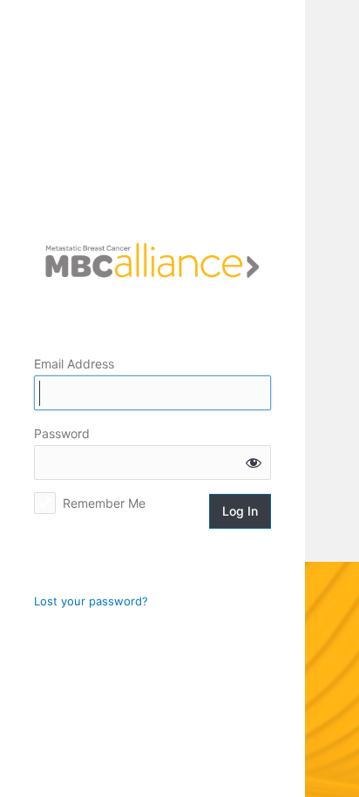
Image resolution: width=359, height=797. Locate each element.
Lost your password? (91, 601)
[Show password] (253, 462)
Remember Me (104, 503)
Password (62, 433)
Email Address (74, 363)
